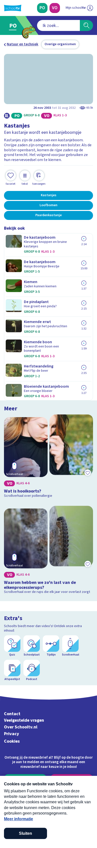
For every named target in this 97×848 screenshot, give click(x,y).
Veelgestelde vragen (24, 720)
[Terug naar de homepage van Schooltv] (12, 8)
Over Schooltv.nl (20, 727)
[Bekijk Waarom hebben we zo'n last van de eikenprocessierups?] (48, 551)
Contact (12, 714)
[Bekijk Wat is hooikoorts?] (48, 457)
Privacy (11, 734)
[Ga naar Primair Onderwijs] (14, 25)
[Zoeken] (86, 25)
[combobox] (58, 25)
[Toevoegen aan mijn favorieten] (87, 472)
